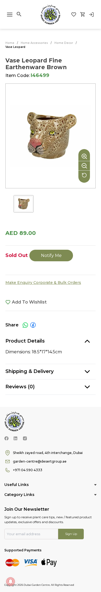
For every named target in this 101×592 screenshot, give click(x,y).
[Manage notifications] (10, 581)
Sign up (71, 534)
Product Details (25, 341)
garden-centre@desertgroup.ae (40, 461)
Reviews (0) (20, 387)
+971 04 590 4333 (27, 470)
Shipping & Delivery (29, 371)
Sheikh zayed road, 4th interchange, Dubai (48, 453)
